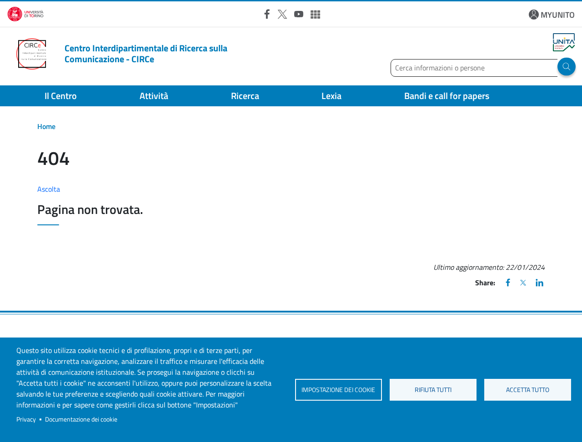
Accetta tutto (527, 389)
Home (46, 126)
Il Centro (61, 96)
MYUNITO (558, 15)
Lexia (331, 96)
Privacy (26, 419)
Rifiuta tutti (433, 389)
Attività (154, 96)
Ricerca (245, 96)
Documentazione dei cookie (81, 419)
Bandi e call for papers (446, 96)
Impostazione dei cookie (338, 389)
